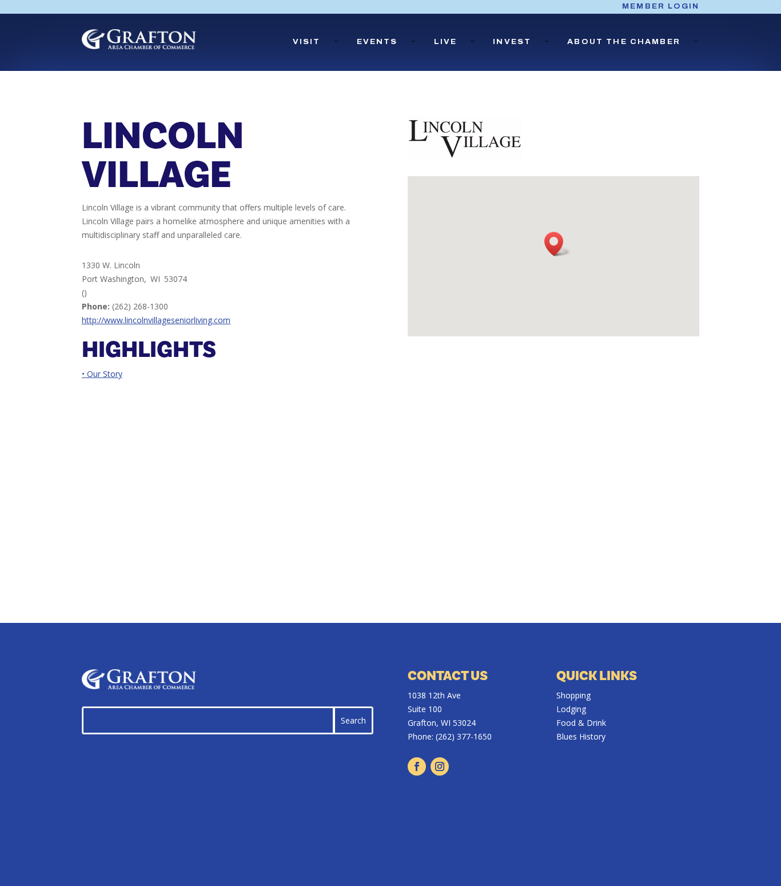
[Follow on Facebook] (417, 766)
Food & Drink (581, 722)
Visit (307, 42)
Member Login (660, 6)
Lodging (571, 709)
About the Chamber (623, 42)
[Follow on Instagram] (440, 766)
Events (377, 42)
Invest (512, 42)
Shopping (573, 695)
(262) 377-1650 (464, 736)
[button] (557, 244)
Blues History (580, 736)
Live (445, 42)
